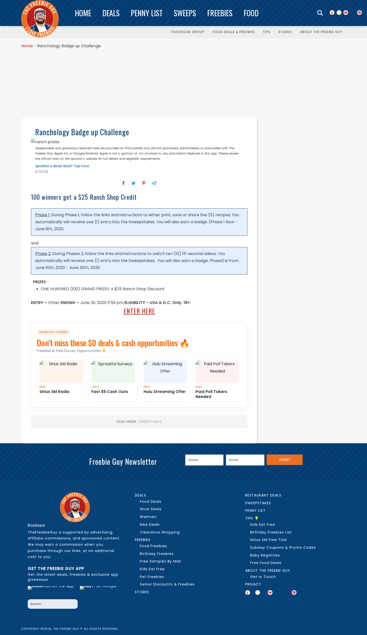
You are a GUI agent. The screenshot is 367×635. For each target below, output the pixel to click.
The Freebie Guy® (40, 19)
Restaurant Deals (263, 495)
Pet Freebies (152, 576)
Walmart (148, 516)
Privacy (253, 584)
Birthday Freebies (157, 553)
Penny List (147, 12)
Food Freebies (153, 546)
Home (83, 12)
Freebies (219, 12)
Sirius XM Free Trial (268, 539)
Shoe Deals (151, 509)
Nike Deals (150, 524)
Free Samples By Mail (160, 561)
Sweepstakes (150, 422)
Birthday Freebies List (271, 532)
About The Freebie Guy (267, 570)
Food (251, 12)
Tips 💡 (252, 518)
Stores (142, 592)
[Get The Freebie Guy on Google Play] (99, 591)
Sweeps (185, 12)
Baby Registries (265, 555)
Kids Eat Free (152, 569)
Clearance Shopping (160, 532)
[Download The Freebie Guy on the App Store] (52, 591)
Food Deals (150, 501)
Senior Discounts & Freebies (167, 584)
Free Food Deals (265, 562)
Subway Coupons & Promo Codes (283, 547)
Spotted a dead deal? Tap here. (62, 166)
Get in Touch (263, 576)
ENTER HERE (139, 311)
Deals (111, 12)
